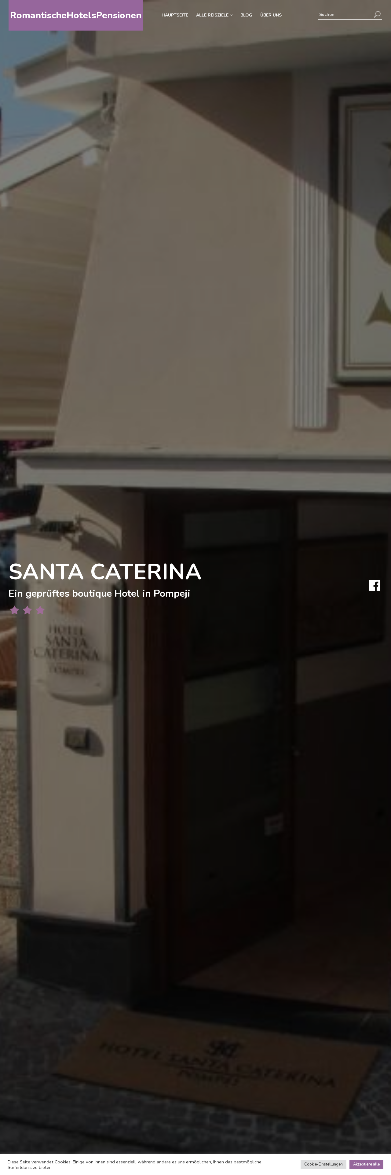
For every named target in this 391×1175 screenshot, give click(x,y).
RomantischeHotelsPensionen (75, 15)
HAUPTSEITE (175, 15)
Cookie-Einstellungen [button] (323, 1164)
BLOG (246, 15)
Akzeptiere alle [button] (366, 1164)
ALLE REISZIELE (213, 15)
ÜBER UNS (271, 15)
